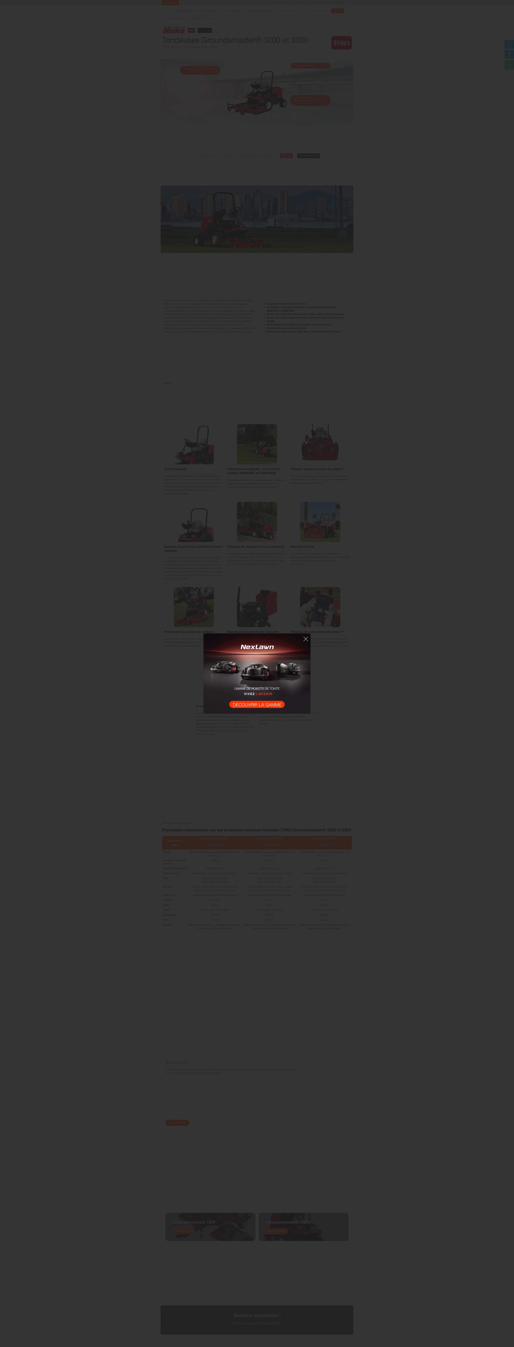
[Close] (308, 636)
